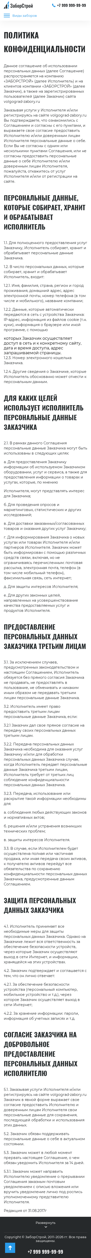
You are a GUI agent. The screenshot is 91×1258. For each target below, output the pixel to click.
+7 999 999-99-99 (71, 5)
